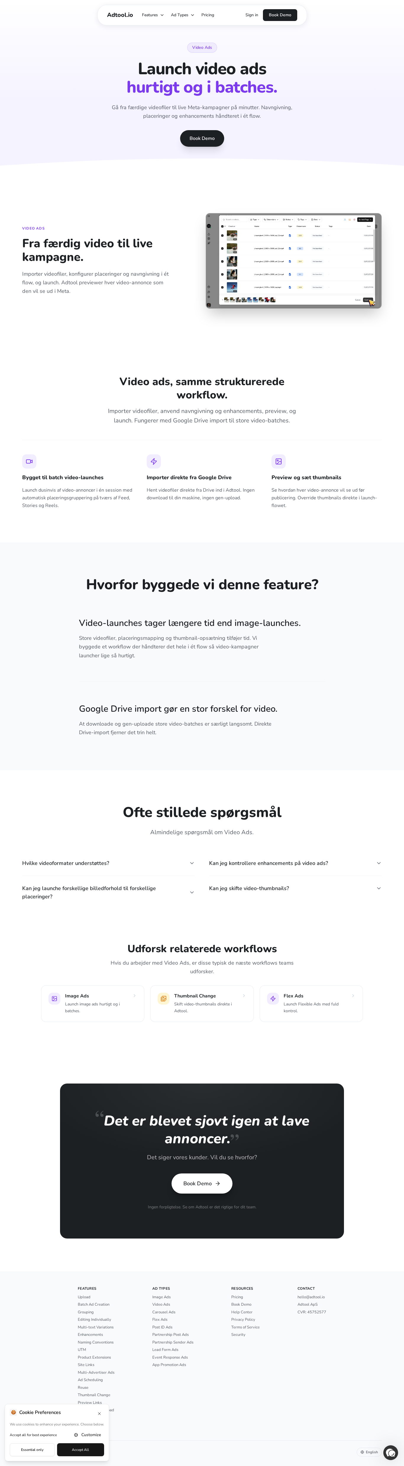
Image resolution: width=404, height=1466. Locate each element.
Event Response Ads (170, 1357)
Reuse (83, 1387)
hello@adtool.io (311, 1297)
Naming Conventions (96, 1342)
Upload (84, 1297)
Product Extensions (94, 1357)
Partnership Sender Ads (172, 1342)
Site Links (86, 1364)
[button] (390, 1452)
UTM (82, 1349)
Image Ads (161, 1297)
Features (150, 15)
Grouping (86, 1312)
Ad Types (179, 15)
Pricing (207, 15)
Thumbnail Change (94, 1395)
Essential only (32, 1449)
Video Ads (161, 1304)
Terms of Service (245, 1327)
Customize (91, 1435)
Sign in (251, 15)
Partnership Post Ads (170, 1334)
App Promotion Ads (169, 1364)
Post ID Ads (162, 1327)
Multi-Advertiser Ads (96, 1372)
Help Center (242, 1312)
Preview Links (90, 1402)
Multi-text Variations (96, 1327)
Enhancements (90, 1334)
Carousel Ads (163, 1312)
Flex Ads (159, 1319)
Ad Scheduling (90, 1380)
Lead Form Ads (165, 1349)
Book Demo (280, 15)
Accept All (80, 1449)
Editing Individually (94, 1319)
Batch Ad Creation (93, 1304)
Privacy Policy (243, 1319)
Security (238, 1334)
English (372, 1452)
